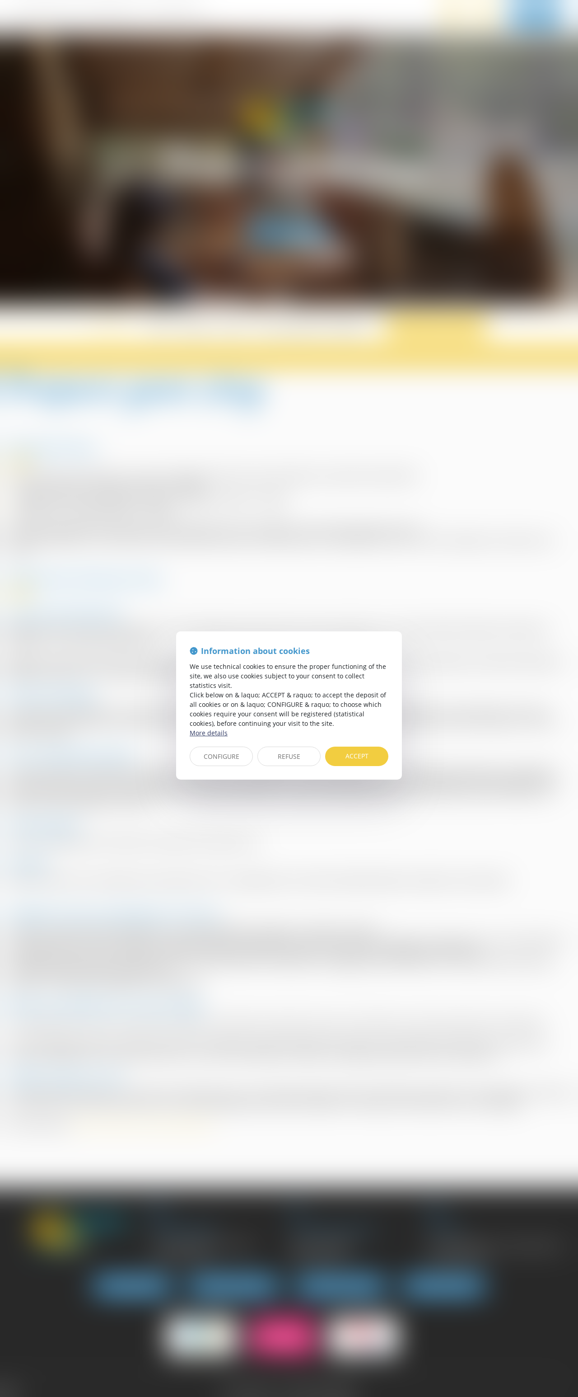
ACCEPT (356, 756)
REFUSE (289, 756)
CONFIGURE (221, 756)
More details (209, 733)
